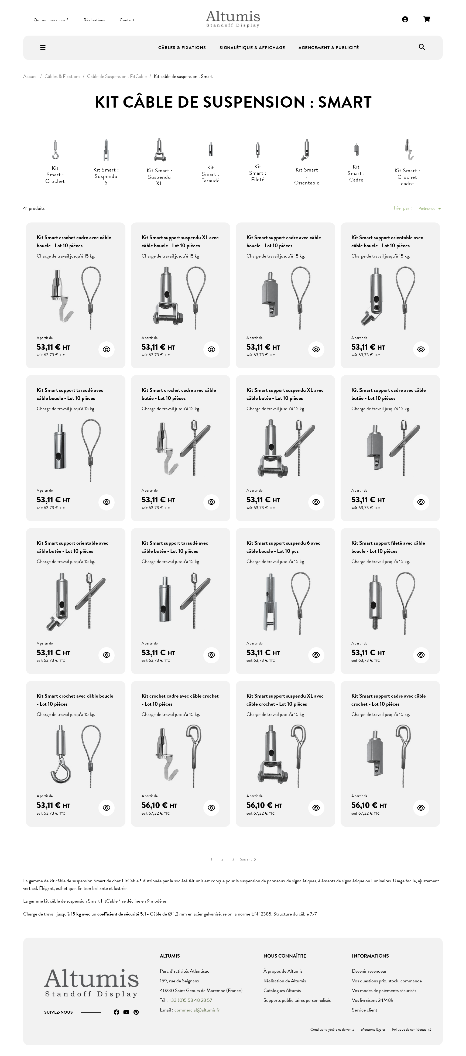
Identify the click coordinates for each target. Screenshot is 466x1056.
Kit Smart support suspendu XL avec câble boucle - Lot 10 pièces (180, 241)
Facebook (116, 1012)
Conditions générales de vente (332, 1029)
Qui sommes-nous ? (51, 20)
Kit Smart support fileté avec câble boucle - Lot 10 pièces (388, 547)
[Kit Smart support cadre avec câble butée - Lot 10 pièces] (390, 449)
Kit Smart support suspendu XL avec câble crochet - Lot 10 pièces (285, 700)
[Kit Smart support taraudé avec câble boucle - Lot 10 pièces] (76, 449)
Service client (364, 1009)
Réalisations (94, 20)
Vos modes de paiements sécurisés (384, 990)
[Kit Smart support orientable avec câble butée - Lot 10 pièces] (76, 602)
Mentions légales (373, 1029)
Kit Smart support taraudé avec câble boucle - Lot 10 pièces (70, 394)
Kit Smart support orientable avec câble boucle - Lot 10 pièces (387, 241)
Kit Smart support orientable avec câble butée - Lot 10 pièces (72, 547)
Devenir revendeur (369, 971)
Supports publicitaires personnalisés (297, 1000)
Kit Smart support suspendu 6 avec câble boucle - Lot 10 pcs (283, 547)
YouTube (126, 1012)
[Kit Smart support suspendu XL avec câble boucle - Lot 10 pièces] (181, 296)
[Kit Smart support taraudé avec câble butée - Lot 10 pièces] (181, 602)
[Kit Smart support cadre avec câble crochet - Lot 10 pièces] (390, 755)
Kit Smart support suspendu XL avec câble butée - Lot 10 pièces (285, 394)
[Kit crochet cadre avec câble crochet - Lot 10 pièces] (181, 755)
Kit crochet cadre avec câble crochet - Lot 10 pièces (180, 700)
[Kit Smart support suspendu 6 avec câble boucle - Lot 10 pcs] (285, 602)
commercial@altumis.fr (197, 1009)
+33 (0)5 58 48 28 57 (190, 1000)
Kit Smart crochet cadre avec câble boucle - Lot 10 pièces (74, 241)
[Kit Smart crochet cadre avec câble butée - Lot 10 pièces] (181, 449)
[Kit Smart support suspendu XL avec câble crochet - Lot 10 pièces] (285, 755)
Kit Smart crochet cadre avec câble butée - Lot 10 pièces (179, 394)
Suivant (249, 859)
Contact (127, 20)
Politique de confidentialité (411, 1029)
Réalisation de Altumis (284, 980)
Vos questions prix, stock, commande (387, 980)
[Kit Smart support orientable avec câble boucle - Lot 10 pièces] (390, 296)
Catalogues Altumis (282, 990)
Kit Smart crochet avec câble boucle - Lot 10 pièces (75, 700)
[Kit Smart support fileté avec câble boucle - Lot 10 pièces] (390, 602)
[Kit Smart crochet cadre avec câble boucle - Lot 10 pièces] (76, 296)
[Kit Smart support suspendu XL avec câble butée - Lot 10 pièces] (285, 449)
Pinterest (136, 1012)
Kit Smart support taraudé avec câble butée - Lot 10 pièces (175, 547)
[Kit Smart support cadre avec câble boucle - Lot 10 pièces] (285, 296)
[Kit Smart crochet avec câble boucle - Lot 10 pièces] (76, 755)
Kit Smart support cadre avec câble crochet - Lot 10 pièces (388, 700)
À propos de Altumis (282, 971)
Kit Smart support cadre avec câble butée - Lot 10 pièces (388, 394)
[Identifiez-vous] (405, 19)
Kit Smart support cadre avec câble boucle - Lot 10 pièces (283, 241)
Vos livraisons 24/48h (372, 1000)
